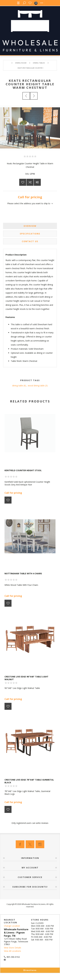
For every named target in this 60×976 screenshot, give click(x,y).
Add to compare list (30, 182)
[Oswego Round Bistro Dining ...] (34, 96)
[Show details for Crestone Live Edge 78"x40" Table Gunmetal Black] (30, 742)
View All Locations (12, 951)
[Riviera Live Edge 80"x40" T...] (26, 96)
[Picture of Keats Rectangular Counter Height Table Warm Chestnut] (30, 149)
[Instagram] (40, 844)
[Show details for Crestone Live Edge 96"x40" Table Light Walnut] (30, 639)
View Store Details (12, 947)
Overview (30, 226)
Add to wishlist (22, 182)
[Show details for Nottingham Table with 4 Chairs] (30, 536)
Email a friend (37, 182)
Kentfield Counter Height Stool (23, 470)
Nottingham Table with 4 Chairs (23, 573)
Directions (30, 970)
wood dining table (36, 385)
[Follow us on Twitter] (30, 844)
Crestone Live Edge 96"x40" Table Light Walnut (26, 678)
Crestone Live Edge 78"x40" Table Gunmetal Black (29, 781)
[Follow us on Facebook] (20, 844)
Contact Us (30, 241)
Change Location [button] (12, 925)
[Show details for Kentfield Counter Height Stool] (30, 433)
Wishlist (30, 3)
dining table (17, 385)
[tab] (30, 226)
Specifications (30, 233)
